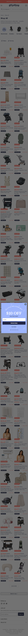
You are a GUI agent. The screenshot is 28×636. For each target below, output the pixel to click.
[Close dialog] (25, 304)
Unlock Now (14, 323)
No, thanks (14, 326)
